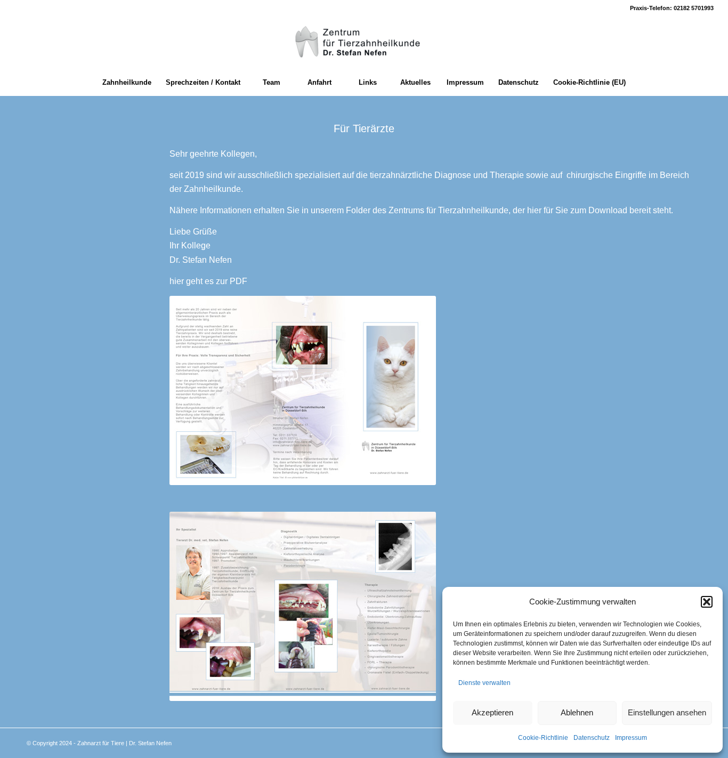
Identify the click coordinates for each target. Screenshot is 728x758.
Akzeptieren (492, 712)
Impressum (631, 737)
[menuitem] (126, 82)
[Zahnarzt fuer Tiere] (364, 42)
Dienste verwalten (484, 683)
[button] (706, 601)
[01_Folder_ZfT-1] (302, 390)
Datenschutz (591, 737)
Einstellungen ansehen (667, 712)
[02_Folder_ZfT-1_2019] (302, 606)
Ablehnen (577, 712)
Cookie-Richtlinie (543, 737)
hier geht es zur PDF (208, 281)
